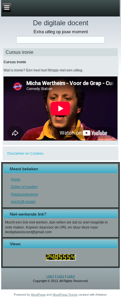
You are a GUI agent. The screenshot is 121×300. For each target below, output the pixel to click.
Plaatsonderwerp (24, 194)
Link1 (50, 276)
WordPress (38, 294)
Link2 (60, 276)
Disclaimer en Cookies (25, 153)
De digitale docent (60, 23)
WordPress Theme (65, 294)
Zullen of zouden (24, 187)
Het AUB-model (23, 202)
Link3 (71, 276)
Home (16, 179)
